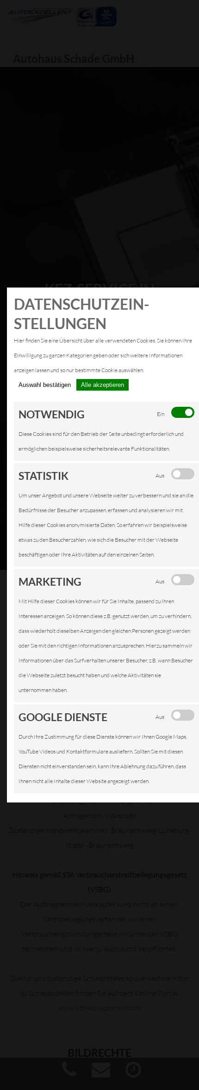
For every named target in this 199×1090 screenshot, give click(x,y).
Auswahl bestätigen (45, 384)
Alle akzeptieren (102, 384)
